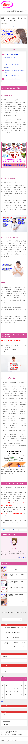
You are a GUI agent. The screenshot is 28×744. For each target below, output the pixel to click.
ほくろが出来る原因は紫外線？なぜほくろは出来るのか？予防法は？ (16, 582)
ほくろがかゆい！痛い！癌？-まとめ (12, 79)
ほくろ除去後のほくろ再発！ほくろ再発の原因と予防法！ (16, 588)
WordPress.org (6, 724)
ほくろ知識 (4, 23)
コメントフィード (6, 721)
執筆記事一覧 (22, 557)
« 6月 (2, 701)
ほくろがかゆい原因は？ (10, 60)
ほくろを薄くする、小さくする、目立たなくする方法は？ (16, 575)
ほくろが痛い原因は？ (10, 57)
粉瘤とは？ (7, 67)
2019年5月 (5, 660)
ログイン (4, 714)
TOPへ (21, 743)
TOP (11, 731)
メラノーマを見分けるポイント (12, 75)
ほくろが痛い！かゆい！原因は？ (11, 54)
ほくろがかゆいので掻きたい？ (13, 64)
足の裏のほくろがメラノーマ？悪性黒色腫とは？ (16, 602)
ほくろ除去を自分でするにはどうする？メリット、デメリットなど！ (16, 568)
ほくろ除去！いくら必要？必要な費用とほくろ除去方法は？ (16, 595)
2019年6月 (5, 656)
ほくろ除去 (5, 671)
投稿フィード (5, 717)
